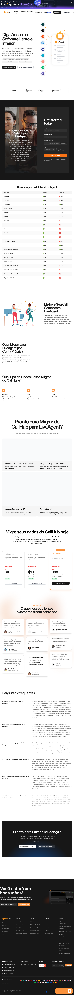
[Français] (47, 980)
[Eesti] (42, 980)
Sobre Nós (32, 921)
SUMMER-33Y (22, 7)
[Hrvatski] (49, 980)
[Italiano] (55, 980)
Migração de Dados (20, 924)
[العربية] (21, 980)
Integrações (5, 931)
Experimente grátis (13, 583)
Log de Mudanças (20, 930)
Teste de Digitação (49, 933)
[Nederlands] (65, 980)
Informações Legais (34, 933)
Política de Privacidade (52, 990)
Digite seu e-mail (48, 134)
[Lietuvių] (60, 980)
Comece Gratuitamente (9, 67)
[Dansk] (29, 980)
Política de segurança (39, 990)
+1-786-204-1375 (9, 970)
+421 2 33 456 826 (9, 964)
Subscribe (68, 965)
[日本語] (57, 980)
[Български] (23, 980)
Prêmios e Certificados (35, 924)
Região (45, 147)
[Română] (38, 982)
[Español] (39, 980)
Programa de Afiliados (35, 930)
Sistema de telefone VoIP (65, 931)
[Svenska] (48, 982)
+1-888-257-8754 (9, 967)
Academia (47, 927)
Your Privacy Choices (53, 992)
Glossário (47, 924)
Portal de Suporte (20, 921)
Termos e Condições (27, 990)
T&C (58, 159)
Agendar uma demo (24, 904)
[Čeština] (26, 980)
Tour (3, 934)
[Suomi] (44, 980)
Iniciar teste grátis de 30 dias (8, 904)
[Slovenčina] (43, 982)
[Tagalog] (51, 982)
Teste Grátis (57, 12)
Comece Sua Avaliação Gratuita (27, 846)
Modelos (47, 930)
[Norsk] (68, 980)
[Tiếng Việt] (53, 982)
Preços (4, 925)
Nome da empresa (48, 140)
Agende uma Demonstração (25, 67)
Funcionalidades (6, 928)
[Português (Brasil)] (35, 982)
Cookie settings (39, 992)
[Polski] (70, 980)
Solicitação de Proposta (21, 933)
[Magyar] (52, 980)
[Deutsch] (31, 980)
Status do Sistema (20, 927)
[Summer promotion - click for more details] (37, 4)
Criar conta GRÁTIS (55, 155)
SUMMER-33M (9, 7)
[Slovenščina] (46, 982)
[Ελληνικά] (34, 980)
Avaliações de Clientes (35, 927)
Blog (46, 921)
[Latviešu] (62, 980)
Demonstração (66, 12)
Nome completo (48, 128)
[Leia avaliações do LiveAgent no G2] (42, 965)
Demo (3, 922)
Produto (23, 11)
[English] (36, 980)
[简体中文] (56, 982)
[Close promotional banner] (72, 2)
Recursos (29, 11)
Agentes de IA (16, 12)
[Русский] (40, 982)
